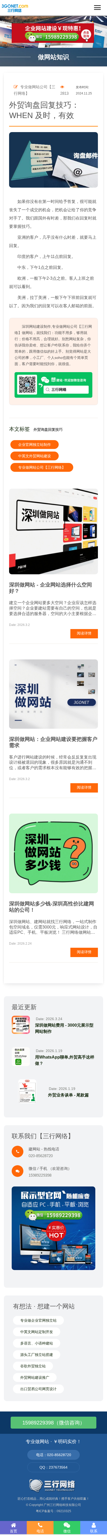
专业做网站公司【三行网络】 (41, 467)
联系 (93, 1531)
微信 (67, 1531)
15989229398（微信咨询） (53, 1422)
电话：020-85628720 (53, 1455)
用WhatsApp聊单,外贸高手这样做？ (64, 1060)
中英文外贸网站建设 (34, 456)
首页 (13, 1531)
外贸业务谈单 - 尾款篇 (68, 1095)
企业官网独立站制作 (34, 444)
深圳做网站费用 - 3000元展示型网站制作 (64, 1028)
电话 (40, 1531)
